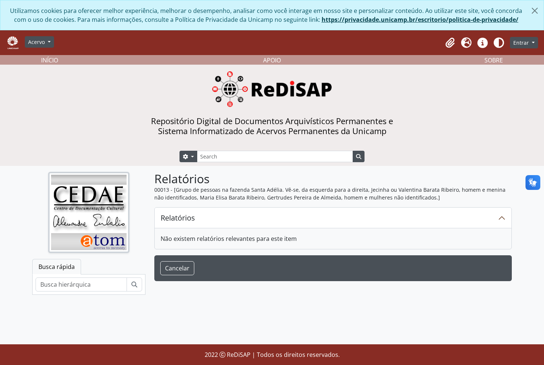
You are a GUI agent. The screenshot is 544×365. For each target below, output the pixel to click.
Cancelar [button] (177, 268)
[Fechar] (535, 10)
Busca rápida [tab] (56, 267)
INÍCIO (49, 60)
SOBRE (493, 60)
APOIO (272, 60)
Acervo (37, 41)
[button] (450, 43)
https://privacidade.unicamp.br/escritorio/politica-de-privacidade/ (420, 20)
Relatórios (178, 218)
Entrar (521, 42)
